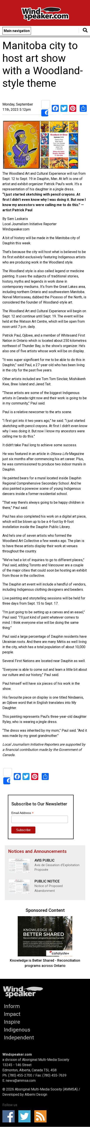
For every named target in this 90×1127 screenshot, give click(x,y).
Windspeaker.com (17, 1054)
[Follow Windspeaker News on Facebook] (9, 1116)
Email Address (22, 813)
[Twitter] (64, 108)
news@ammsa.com (21, 1080)
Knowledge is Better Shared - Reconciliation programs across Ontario (45, 963)
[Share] (45, 108)
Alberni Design (36, 1094)
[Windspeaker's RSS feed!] (41, 1116)
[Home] (45, 14)
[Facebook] (55, 108)
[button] (40, 145)
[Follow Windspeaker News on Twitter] (25, 1116)
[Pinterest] (72, 108)
